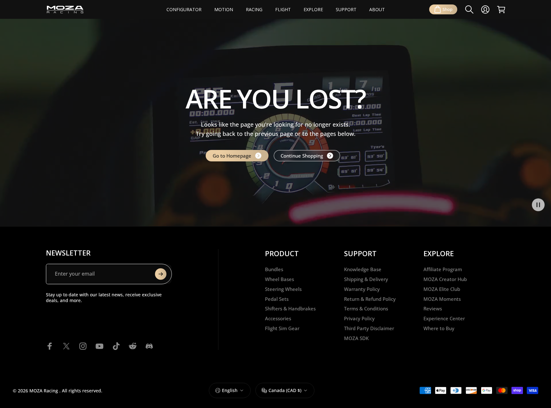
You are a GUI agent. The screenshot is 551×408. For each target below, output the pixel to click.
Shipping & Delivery (366, 279)
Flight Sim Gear (282, 328)
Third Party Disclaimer (369, 328)
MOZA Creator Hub (445, 279)
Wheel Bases (279, 279)
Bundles (274, 269)
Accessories (278, 318)
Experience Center (444, 318)
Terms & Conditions (366, 309)
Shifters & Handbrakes (290, 309)
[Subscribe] (160, 274)
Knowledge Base (362, 269)
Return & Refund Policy (370, 299)
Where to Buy (438, 328)
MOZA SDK (356, 338)
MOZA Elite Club (441, 289)
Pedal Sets (277, 299)
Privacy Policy (359, 318)
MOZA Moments (442, 299)
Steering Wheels (283, 289)
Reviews (432, 309)
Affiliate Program (442, 269)
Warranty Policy (362, 289)
